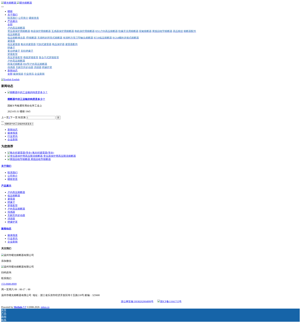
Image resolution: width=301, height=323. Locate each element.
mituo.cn (45, 307)
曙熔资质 (13, 179)
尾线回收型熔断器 (41, 159)
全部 (10, 24)
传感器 (11, 212)
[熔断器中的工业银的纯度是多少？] (28, 92)
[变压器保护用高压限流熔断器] (25, 156)
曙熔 (10, 11)
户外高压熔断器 (16, 208)
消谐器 (11, 218)
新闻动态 (13, 129)
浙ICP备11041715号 (171, 301)
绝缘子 (11, 202)
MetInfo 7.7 (20, 307)
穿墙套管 (13, 205)
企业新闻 (13, 139)
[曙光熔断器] (150, 3)
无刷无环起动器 (16, 215)
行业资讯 (13, 136)
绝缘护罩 (13, 222)
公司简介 (13, 176)
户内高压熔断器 (16, 192)
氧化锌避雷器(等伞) (43, 152)
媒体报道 (13, 133)
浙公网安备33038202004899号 (137, 301)
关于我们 (6, 166)
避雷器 (11, 199)
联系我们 (13, 172)
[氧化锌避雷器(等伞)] (20, 152)
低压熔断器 (14, 195)
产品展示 (6, 185)
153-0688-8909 (9, 284)
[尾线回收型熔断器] (19, 159)
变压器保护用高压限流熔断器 (59, 156)
